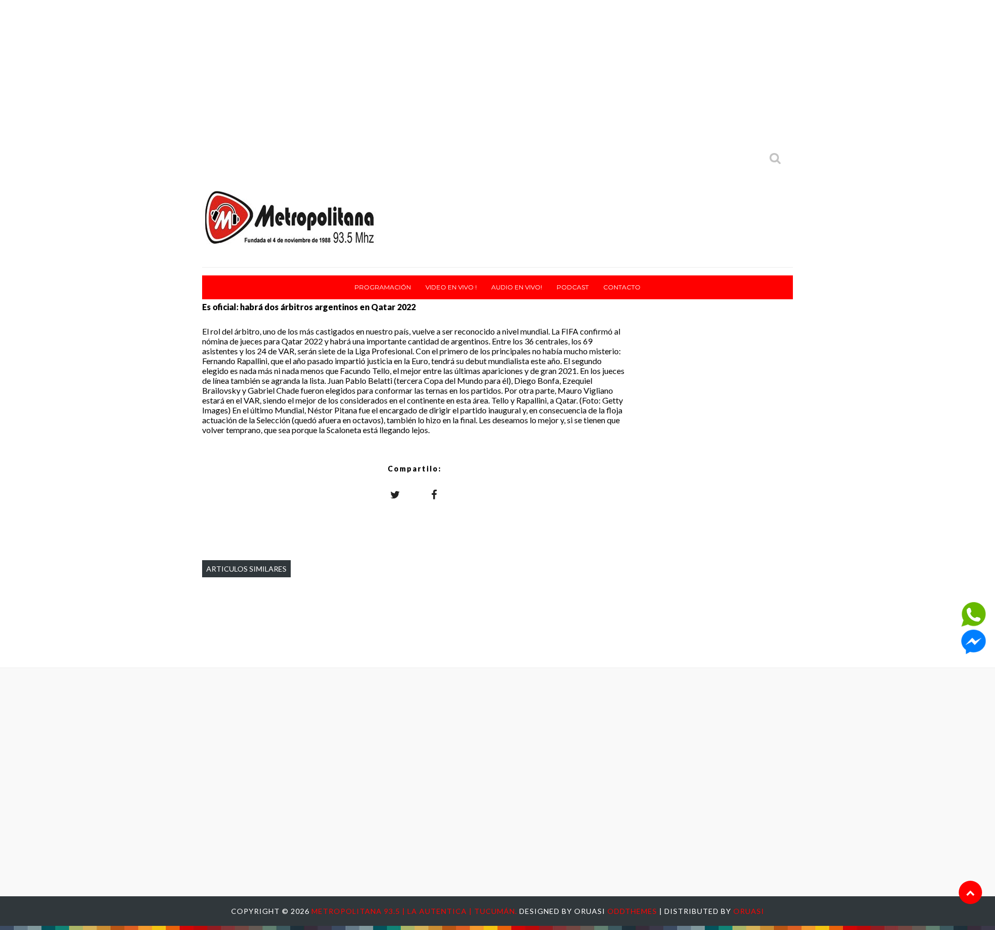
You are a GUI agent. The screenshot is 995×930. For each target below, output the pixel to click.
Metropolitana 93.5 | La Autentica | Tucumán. (415, 911)
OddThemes (632, 911)
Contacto (622, 287)
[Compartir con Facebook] (434, 494)
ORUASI (748, 911)
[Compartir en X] (395, 494)
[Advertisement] (497, 72)
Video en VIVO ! (451, 287)
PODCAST (573, 287)
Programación (382, 287)
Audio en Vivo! (516, 287)
